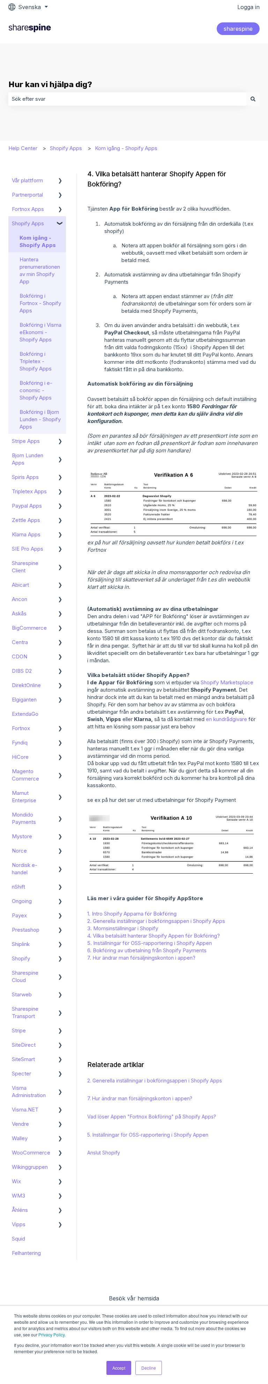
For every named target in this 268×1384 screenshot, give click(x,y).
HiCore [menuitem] (20, 757)
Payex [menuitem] (19, 915)
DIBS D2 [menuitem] (22, 671)
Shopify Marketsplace (227, 682)
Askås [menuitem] (19, 613)
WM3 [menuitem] (18, 1195)
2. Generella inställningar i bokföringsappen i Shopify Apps (156, 921)
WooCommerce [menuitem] (31, 1152)
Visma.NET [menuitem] (25, 1109)
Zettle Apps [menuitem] (26, 520)
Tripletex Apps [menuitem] (29, 491)
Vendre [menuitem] (20, 1124)
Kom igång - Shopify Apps (126, 148)
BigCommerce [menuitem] (29, 627)
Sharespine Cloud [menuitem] (25, 976)
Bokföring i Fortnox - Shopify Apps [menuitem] (40, 303)
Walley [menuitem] (20, 1138)
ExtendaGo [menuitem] (25, 714)
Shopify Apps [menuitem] (28, 223)
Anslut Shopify (103, 1153)
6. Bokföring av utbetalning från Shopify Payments (147, 950)
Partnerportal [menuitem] (27, 194)
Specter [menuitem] (21, 1073)
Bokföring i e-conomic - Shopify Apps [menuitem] (36, 390)
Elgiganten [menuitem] (24, 699)
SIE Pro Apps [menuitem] (27, 548)
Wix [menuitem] (16, 1181)
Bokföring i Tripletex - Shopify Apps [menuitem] (36, 361)
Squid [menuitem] (18, 1238)
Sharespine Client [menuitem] (25, 567)
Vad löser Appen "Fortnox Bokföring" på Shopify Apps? (151, 1117)
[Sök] (253, 98)
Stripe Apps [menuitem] (26, 441)
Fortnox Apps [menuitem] (28, 209)
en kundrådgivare (226, 719)
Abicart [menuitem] (20, 584)
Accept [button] (118, 1368)
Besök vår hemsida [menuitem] (134, 1298)
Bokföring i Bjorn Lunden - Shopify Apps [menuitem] (40, 419)
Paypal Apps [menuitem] (27, 505)
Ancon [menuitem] (19, 599)
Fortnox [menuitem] (21, 728)
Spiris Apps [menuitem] (25, 477)
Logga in (248, 6)
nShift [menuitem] (18, 886)
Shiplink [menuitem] (21, 944)
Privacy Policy (51, 1334)
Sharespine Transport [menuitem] (25, 1012)
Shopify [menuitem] (21, 958)
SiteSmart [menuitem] (23, 1059)
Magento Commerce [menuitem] (25, 775)
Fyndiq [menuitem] (20, 742)
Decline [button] (148, 1368)
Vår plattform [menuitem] (27, 180)
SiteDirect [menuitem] (24, 1044)
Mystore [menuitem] (22, 836)
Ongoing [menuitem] (22, 901)
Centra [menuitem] (20, 642)
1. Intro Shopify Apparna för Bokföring (132, 913)
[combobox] (127, 98)
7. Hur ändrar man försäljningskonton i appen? (141, 957)
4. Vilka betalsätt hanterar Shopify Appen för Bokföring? (153, 935)
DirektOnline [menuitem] (26, 685)
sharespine (238, 28)
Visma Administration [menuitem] (29, 1092)
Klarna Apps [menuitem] (26, 534)
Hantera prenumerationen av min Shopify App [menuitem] (40, 270)
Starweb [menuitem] (22, 994)
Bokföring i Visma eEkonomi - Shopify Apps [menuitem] (40, 332)
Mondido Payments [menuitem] (24, 818)
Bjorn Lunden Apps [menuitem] (27, 459)
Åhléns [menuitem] (20, 1210)
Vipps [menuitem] (18, 1224)
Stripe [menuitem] (19, 1030)
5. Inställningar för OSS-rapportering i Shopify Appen (149, 943)
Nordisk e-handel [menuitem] (24, 869)
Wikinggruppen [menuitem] (30, 1167)
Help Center (22, 148)
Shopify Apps (66, 148)
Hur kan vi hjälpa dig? (50, 84)
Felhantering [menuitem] (26, 1253)
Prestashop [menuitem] (25, 929)
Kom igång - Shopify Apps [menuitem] (38, 241)
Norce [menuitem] (19, 850)
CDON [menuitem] (19, 656)
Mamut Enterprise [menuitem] (24, 797)
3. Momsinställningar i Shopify (122, 928)
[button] (60, 181)
